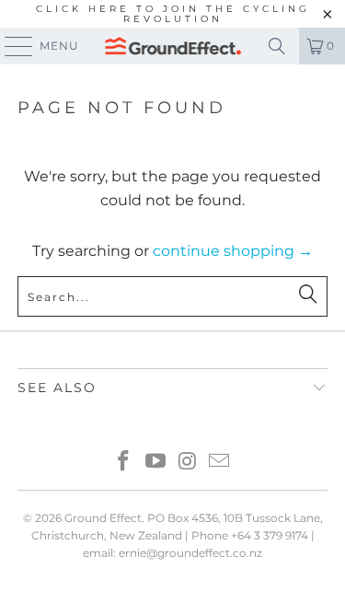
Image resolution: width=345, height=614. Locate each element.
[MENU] (10, 46)
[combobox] (172, 296)
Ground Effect (103, 518)
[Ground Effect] (172, 46)
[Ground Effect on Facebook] (124, 463)
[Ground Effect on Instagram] (187, 463)
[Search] (276, 46)
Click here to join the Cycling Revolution (173, 14)
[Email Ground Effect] (220, 463)
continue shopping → (233, 251)
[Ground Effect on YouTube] (155, 463)
